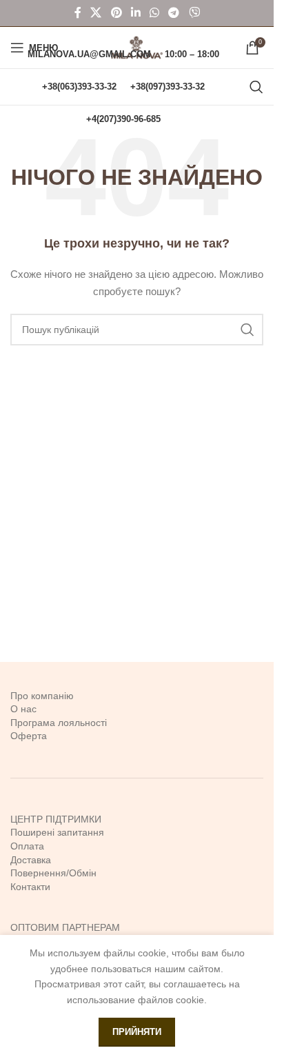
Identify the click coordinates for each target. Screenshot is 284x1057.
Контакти (30, 886)
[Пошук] (256, 87)
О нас (23, 708)
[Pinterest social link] (116, 12)
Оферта (28, 735)
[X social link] (96, 12)
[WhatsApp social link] (154, 12)
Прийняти (136, 1032)
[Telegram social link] (174, 12)
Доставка (30, 859)
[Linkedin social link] (135, 12)
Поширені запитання (57, 832)
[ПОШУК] (247, 329)
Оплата (27, 846)
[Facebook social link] (78, 12)
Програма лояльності (58, 722)
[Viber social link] (194, 12)
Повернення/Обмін (53, 872)
